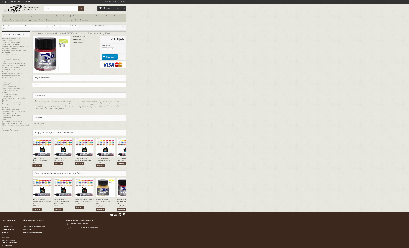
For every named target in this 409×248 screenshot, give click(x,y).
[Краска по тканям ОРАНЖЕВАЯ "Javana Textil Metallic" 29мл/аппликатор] (41, 147)
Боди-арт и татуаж (9, 54)
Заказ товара (15, 20)
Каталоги (63, 20)
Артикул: (76, 36)
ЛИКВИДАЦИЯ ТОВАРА (10, 131)
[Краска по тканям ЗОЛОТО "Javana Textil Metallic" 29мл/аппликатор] (84, 187)
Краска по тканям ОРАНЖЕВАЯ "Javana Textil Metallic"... (41, 201)
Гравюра (5, 61)
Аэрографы (67, 16)
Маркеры (29, 16)
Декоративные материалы (12, 73)
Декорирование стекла (11, 75)
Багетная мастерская (10, 56)
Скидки (41, 20)
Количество (107, 45)
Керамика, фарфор (9, 85)
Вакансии (84, 20)
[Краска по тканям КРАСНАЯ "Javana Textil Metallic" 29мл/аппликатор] (63, 147)
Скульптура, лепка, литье (11, 115)
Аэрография (6, 52)
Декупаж (91, 16)
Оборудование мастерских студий (15, 125)
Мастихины (39, 16)
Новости (5, 238)
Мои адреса (27, 229)
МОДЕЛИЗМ (6, 96)
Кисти (11, 16)
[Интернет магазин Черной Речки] (21, 8)
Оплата (25, 20)
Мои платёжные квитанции (34, 226)
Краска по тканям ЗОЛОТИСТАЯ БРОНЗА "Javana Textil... (61, 201)
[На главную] (4, 26)
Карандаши (20, 16)
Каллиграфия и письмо (10, 81)
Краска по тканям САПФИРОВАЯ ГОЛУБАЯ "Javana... (104, 161)
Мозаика (5, 92)
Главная (5, 20)
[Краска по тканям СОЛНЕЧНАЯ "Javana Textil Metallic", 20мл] (105, 187)
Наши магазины (51, 20)
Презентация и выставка (11, 102)
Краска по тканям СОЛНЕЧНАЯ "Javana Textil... (103, 201)
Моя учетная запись (33, 220)
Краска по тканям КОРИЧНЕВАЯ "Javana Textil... (124, 201)
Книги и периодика (9, 86)
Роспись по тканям (9, 113)
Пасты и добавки (8, 108)
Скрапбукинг (6, 117)
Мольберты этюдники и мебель (14, 98)
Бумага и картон (8, 58)
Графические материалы (11, 60)
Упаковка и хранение (10, 127)
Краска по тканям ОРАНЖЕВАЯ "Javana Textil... (39, 161)
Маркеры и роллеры (9, 94)
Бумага (59, 16)
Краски (5, 16)
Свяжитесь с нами (111, 2)
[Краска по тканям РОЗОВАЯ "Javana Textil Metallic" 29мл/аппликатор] (84, 147)
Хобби (4, 119)
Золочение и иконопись (11, 69)
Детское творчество (10, 77)
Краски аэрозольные (9, 90)
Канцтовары (6, 83)
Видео (70, 20)
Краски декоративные (10, 44)
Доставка (33, 20)
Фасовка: (76, 40)
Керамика (118, 16)
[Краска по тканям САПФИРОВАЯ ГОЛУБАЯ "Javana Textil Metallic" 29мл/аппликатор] (105, 147)
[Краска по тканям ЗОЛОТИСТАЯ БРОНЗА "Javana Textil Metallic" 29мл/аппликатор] (63, 187)
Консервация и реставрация (13, 88)
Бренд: (75, 43)
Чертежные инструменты (12, 121)
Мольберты (50, 16)
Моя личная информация (32, 232)
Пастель (109, 16)
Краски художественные (11, 42)
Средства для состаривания (13, 129)
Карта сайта (7, 245)
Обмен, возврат (8, 229)
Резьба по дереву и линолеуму (13, 111)
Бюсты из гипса (79, 16)
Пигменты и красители (11, 109)
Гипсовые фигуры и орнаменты (14, 63)
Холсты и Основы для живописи (14, 123)
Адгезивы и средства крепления (14, 50)
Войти (122, 2)
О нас (77, 20)
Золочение (100, 16)
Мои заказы (27, 224)
